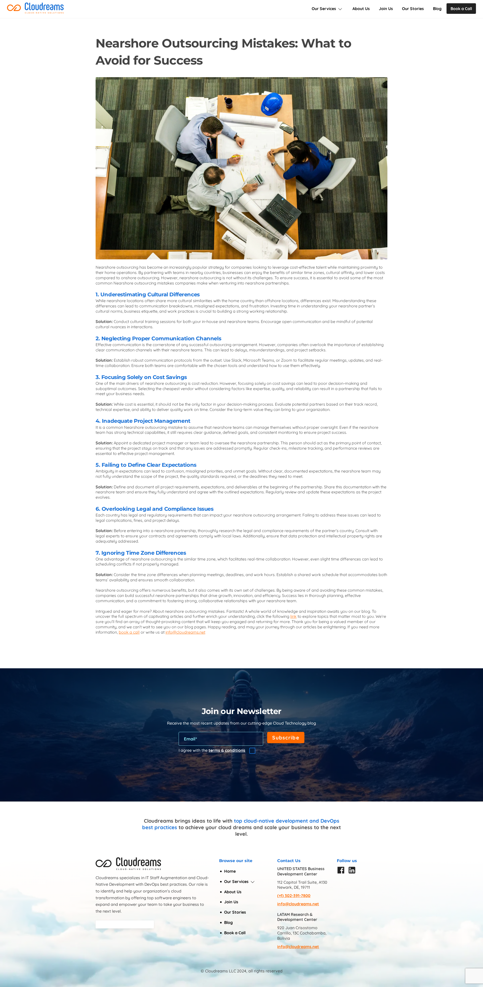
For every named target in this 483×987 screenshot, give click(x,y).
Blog (437, 8)
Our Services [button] (236, 881)
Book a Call (461, 8)
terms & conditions (227, 750)
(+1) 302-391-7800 (293, 895)
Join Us (386, 8)
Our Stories (413, 8)
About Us (361, 8)
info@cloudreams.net (298, 903)
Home (230, 871)
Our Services (324, 8)
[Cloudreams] (35, 11)
